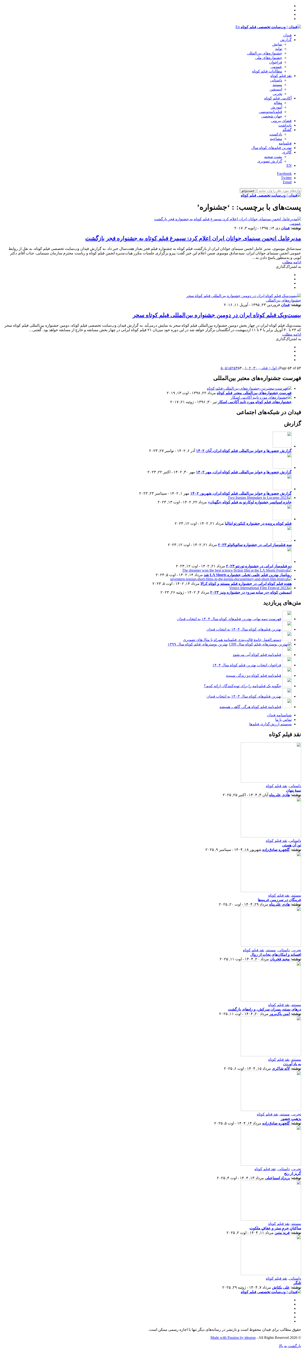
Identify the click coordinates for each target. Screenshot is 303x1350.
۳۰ (255, 368)
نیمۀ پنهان (293, 790)
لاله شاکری (281, 1068)
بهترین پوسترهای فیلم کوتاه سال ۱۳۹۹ (198, 644)
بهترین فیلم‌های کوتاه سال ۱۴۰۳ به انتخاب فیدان (243, 696)
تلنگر (297, 1283)
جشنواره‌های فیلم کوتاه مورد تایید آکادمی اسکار (255, 402)
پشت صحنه (273, 157)
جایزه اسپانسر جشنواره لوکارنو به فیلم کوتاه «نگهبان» (250, 502)
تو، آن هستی (291, 845)
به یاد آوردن (292, 1064)
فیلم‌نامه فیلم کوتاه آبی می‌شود (257, 655)
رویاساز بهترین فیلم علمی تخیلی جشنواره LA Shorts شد (248, 575)
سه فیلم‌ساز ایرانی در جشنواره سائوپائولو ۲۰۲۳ (255, 545)
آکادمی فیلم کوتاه (278, 98)
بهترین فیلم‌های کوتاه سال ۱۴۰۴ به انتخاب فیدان (243, 629)
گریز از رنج (292, 1173)
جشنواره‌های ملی (268, 58)
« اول (275, 368)
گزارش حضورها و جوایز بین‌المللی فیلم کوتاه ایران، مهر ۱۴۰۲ (244, 472)
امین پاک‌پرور (279, 1014)
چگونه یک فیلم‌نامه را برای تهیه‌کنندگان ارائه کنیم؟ (242, 686)
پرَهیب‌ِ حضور (291, 1119)
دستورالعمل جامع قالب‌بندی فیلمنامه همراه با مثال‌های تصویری (232, 640)
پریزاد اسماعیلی (277, 1178)
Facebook (284, 174)
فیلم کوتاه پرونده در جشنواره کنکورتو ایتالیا (258, 523)
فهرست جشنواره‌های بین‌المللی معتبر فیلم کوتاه (254, 393)
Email (287, 182)
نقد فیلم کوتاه (281, 76)
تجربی (277, 94)
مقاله (278, 103)
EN (289, 165)
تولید (278, 49)
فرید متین (282, 1233)
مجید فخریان (280, 959)
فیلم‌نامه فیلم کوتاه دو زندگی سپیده (253, 675)
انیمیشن (276, 89)
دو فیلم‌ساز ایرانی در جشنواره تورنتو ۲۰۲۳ (259, 566)
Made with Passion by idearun (233, 1338)
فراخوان (275, 62)
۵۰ (223, 368)
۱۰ (247, 368)
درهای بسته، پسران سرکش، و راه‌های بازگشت (264, 1009)
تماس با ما (283, 720)
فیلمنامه (285, 143)
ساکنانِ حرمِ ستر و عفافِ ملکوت (275, 1228)
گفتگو (287, 130)
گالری (287, 152)
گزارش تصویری (269, 161)
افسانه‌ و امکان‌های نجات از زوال (275, 955)
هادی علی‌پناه (279, 795)
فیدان (287, 35)
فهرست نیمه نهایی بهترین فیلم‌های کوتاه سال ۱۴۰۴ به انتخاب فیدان (229, 619)
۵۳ (235, 368)
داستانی (276, 80)
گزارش (286, 40)
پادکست (275, 134)
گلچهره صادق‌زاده (276, 850)
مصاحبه (276, 139)
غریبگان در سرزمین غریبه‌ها (279, 900)
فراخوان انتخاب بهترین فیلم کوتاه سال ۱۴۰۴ (246, 665)
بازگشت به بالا (290, 1346)
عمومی (276, 67)
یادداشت (285, 125)
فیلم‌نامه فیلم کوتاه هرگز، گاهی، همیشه (250, 707)
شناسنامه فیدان (279, 715)
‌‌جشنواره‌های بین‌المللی (264, 53)
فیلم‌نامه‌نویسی (270, 112)
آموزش (276, 107)
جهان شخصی (271, 116)
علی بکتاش (281, 1287)
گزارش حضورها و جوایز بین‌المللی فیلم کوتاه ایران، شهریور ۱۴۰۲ (241, 493)
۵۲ (231, 368)
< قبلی (265, 368)
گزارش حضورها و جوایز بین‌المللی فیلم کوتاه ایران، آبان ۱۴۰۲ (244, 451)
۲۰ (251, 368)
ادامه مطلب (291, 262)
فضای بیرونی (281, 121)
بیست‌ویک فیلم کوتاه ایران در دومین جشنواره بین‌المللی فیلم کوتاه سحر (217, 315)
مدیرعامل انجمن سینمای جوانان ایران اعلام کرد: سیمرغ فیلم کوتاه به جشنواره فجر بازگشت (193, 238)
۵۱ (227, 368)
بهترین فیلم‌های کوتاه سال (271, 148)
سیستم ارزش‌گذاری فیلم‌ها (270, 724)
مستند (277, 85)
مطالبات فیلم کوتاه (267, 71)
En (238, 27)
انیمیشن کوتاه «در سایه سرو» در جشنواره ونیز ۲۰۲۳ (251, 592)
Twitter (286, 178)
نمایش (277, 44)
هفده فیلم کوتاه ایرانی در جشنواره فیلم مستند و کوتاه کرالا (246, 584)
